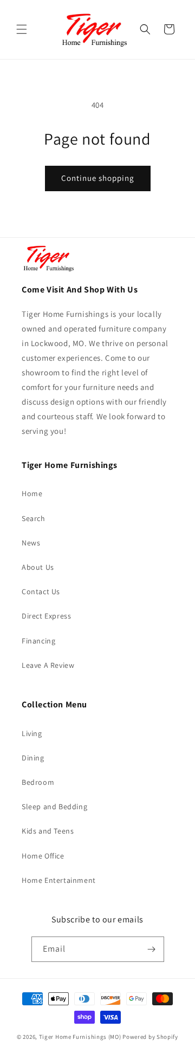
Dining (33, 758)
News (31, 543)
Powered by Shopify (150, 1037)
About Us (38, 567)
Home (32, 493)
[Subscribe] (152, 949)
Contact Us (41, 591)
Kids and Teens (48, 831)
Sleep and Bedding (54, 806)
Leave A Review (48, 665)
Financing (38, 641)
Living (32, 733)
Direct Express (46, 616)
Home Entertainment (59, 880)
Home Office (43, 856)
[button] (22, 29)
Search (34, 518)
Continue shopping (97, 178)
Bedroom (38, 782)
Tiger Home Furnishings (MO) (80, 1037)
